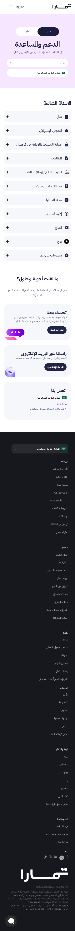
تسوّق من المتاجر (60, 586)
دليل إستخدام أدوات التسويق (53, 679)
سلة (66, 757)
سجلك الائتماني (60, 594)
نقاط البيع (63, 796)
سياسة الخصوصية (59, 501)
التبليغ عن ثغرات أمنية (57, 610)
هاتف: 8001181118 (56, 834)
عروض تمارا (62, 578)
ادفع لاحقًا (63, 563)
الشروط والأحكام (60, 508)
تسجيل (64, 640)
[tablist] (37, 31)
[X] (61, 858)
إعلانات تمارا (62, 671)
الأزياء (65, 695)
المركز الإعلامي (62, 532)
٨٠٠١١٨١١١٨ (62, 404)
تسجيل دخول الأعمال (57, 647)
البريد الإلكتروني (55, 367)
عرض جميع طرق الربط (57, 804)
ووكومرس (63, 772)
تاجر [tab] (27, 31)
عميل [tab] (48, 31)
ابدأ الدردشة (56, 330)
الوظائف (63, 516)
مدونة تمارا (62, 485)
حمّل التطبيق (61, 555)
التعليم (64, 710)
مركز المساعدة (61, 827)
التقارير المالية (62, 477)
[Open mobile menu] (11, 7)
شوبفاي (64, 765)
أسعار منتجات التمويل (57, 570)
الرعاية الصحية (61, 718)
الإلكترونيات (62, 703)
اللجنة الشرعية (61, 493)
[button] (11, 920)
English (19, 7)
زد (67, 780)
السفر (65, 726)
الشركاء (64, 655)
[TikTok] (45, 858)
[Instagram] (50, 858)
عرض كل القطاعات (58, 734)
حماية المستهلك (60, 618)
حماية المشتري (61, 602)
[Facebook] (67, 858)
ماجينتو (64, 788)
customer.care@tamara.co (29, 358)
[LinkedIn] (55, 858)
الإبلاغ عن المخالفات (58, 524)
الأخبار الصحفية (60, 469)
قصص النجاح (61, 663)
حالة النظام (62, 842)
